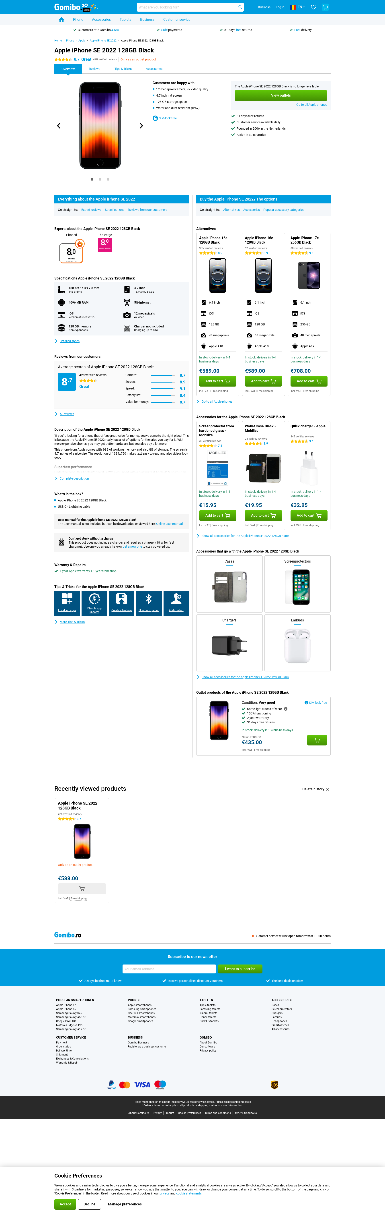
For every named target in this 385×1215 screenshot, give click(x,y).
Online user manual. (170, 524)
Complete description (74, 478)
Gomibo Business (138, 1042)
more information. (232, 1105)
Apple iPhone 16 (66, 1009)
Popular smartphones (75, 1000)
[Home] (61, 19)
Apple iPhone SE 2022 (103, 40)
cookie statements (189, 1193)
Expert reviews (91, 209)
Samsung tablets (210, 1009)
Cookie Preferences (189, 1113)
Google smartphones (140, 1021)
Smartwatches (280, 1025)
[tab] (92, 179)
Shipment (62, 1054)
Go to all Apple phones (311, 104)
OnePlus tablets (209, 1021)
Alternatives (231, 209)
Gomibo (206, 1037)
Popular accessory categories (283, 209)
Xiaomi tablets (208, 1013)
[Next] (141, 125)
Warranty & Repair (67, 1062)
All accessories (280, 1029)
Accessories (101, 19)
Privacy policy (208, 1050)
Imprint (170, 1113)
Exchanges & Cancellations (72, 1058)
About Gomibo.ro (138, 1113)
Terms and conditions (218, 1113)
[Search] (240, 7)
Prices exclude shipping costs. (233, 1101)
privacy (165, 1193)
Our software (207, 1046)
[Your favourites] (313, 7)
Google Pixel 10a (66, 1021)
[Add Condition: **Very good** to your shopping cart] (317, 740)
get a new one (132, 546)
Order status (63, 1046)
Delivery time (64, 1050)
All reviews (67, 414)
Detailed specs (70, 341)
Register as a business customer (147, 1046)
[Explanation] (285, 709)
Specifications (114, 209)
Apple (81, 40)
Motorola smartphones (142, 1017)
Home (58, 40)
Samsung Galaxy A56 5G (71, 1017)
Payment (61, 1042)
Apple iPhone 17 (66, 1005)
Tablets (125, 19)
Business (147, 19)
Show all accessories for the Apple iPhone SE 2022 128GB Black (245, 536)
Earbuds (277, 1017)
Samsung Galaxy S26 (69, 1013)
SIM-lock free (168, 118)
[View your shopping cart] (325, 7)
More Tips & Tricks (72, 622)
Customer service (176, 19)
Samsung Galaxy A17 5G (71, 1029)
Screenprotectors (282, 1009)
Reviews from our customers (147, 209)
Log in (280, 7)
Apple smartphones (140, 1005)
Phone (78, 19)
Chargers (277, 1013)
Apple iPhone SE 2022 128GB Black (142, 40)
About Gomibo (208, 1042)
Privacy (157, 1113)
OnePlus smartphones (141, 1013)
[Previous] (58, 125)
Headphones (279, 1021)
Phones (134, 1000)
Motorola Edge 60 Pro (69, 1025)
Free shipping (220, 391)
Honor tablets (208, 1017)
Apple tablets (207, 1005)
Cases (275, 1005)
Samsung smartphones (142, 1009)
